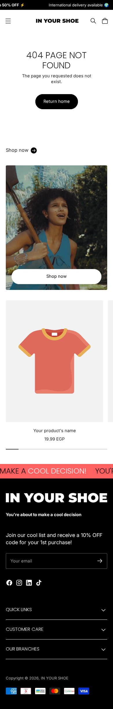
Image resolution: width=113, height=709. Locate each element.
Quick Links (19, 609)
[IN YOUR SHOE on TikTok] (38, 582)
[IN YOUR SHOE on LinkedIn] (28, 582)
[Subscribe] (100, 561)
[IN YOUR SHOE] (56, 21)
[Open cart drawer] (105, 21)
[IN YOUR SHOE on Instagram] (19, 582)
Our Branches (22, 649)
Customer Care (24, 629)
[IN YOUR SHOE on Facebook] (9, 582)
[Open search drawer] (93, 21)
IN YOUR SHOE (54, 678)
